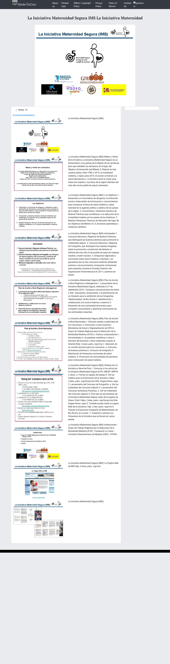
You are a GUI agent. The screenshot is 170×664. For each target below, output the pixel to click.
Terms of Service (113, 5)
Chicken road (65, 5)
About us (55, 5)
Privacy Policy (98, 5)
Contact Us (127, 5)
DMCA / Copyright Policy (82, 5)
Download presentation (24, 115)
